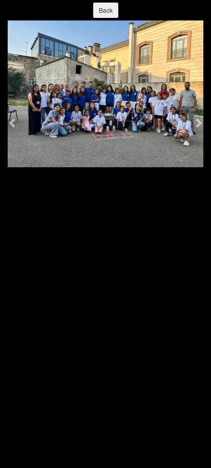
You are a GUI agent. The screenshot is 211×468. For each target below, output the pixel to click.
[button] (12, 122)
